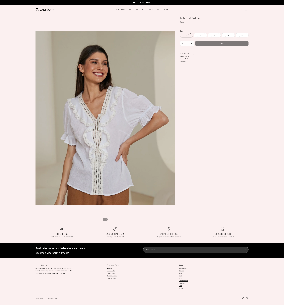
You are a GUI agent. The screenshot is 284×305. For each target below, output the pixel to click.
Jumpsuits (182, 283)
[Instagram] (247, 298)
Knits (180, 286)
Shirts (180, 276)
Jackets (181, 288)
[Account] (241, 9)
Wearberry (42, 298)
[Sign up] (245, 250)
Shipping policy (111, 278)
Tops (180, 273)
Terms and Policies (53, 298)
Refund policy (111, 271)
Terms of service (112, 276)
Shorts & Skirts (183, 281)
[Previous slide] (2, 2)
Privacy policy (111, 273)
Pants (180, 278)
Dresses (181, 271)
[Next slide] (281, 2)
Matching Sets (183, 268)
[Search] (236, 9)
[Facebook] (243, 298)
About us (109, 268)
